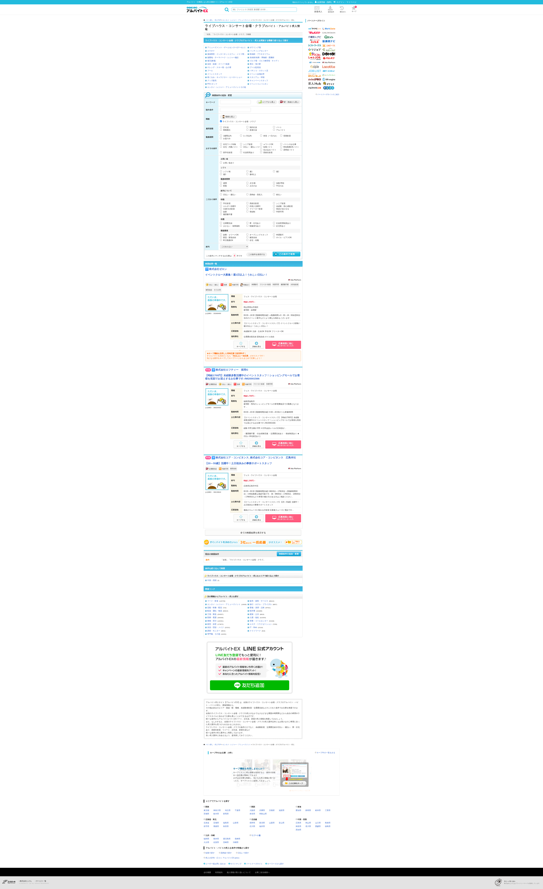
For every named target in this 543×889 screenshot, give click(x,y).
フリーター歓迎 (255, 209)
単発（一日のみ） (270, 136)
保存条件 (331, 12)
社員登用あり (248, 152)
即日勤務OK (228, 240)
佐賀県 (216, 842)
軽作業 (252, 611)
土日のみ (253, 186)
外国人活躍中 (255, 206)
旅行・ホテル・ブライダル (261, 604)
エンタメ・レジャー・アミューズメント (237, 20)
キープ (354, 9)
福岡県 (206, 839)
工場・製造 (211, 614)
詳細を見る (256, 347)
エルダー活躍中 (229, 206)
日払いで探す (243, 853)
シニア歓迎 (247, 144)
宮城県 (216, 823)
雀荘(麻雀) (211, 61)
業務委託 (226, 130)
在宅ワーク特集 (229, 144)
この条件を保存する (256, 254)
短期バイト (267, 147)
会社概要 (207, 872)
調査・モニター (213, 631)
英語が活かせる (282, 209)
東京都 (206, 810)
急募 (225, 212)
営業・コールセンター (259, 621)
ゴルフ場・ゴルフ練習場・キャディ (264, 61)
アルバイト (280, 130)
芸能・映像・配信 (214, 608)
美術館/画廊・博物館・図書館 (262, 57)
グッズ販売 (211, 80)
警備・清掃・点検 (257, 608)
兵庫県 (262, 810)
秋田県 (226, 826)
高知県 (298, 830)
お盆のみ (226, 138)
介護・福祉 (254, 617)
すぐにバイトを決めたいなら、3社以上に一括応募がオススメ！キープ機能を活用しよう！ (253, 542)
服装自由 (253, 237)
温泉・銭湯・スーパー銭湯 (218, 64)
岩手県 (206, 826)
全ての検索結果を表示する (253, 533)
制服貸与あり (255, 226)
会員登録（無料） (325, 2)
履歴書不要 (227, 214)
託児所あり (280, 226)
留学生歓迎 (227, 152)
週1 (250, 172)
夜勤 (225, 186)
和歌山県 (263, 814)
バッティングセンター (259, 51)
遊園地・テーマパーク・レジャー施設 (223, 57)
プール (210, 71)
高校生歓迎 (267, 152)
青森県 (216, 826)
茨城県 (206, 814)
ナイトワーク (255, 631)
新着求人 (318, 11)
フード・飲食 (212, 601)
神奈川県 (217, 810)
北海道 (206, 823)
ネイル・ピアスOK (284, 237)
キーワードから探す (275, 864)
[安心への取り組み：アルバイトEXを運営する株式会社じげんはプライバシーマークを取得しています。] (499, 882)
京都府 (272, 810)
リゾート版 (256, 835)
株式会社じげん (26, 881)
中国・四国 (211, 580)
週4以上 (252, 174)
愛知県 (298, 810)
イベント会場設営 (257, 74)
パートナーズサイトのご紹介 (328, 94)
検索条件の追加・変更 (289, 554)
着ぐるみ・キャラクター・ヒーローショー (224, 77)
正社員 (226, 127)
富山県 (281, 823)
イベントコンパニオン (259, 84)
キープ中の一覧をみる (326, 753)
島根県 (327, 823)
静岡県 (308, 810)
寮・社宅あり (255, 223)
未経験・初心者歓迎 (284, 206)
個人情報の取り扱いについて (239, 872)
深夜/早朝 (280, 183)
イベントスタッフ (214, 74)
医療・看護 (211, 617)
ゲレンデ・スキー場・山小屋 (219, 67)
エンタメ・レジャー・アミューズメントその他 (226, 87)
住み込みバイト (269, 150)
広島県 (298, 823)
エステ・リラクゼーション (261, 624)
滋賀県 (281, 810)
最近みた (343, 12)
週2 (277, 172)
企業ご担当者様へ (262, 872)
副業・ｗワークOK (231, 235)
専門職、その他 (213, 634)
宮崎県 (226, 842)
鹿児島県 (226, 839)
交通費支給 (227, 223)
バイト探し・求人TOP (213, 20)
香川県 (308, 826)
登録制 (252, 212)
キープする (241, 347)
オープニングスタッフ (258, 235)
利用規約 (219, 872)
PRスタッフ (212, 84)
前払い (279, 195)
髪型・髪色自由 (229, 237)
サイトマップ (235, 864)
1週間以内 (227, 136)
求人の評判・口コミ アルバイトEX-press (222, 858)
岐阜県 (318, 810)
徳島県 (327, 826)
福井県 (262, 826)
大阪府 (252, 810)
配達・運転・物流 (214, 611)
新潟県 (262, 823)
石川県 (252, 826)
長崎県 (237, 839)
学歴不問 (280, 212)
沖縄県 (235, 842)
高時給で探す (226, 853)
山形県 (235, 823)
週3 (224, 174)
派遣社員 (253, 130)
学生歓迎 (226, 203)
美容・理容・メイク (215, 627)
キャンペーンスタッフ (259, 80)
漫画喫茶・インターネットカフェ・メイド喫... (226, 54)
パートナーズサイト (254, 864)
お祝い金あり (228, 163)
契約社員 (253, 127)
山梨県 (272, 823)
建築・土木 (254, 614)
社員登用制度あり (283, 223)
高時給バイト (288, 150)
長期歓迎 (287, 136)
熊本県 (216, 839)
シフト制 (226, 172)
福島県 (226, 823)
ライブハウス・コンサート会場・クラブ (239, 121)
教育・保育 (211, 624)
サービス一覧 (41, 881)
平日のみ (280, 186)
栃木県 (216, 814)
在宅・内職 (254, 240)
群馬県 (226, 814)
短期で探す (210, 853)
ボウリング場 (255, 47)
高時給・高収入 (255, 195)
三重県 (327, 810)
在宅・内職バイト (230, 147)
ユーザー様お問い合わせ (215, 864)
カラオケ (211, 51)
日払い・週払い (229, 195)
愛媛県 (318, 826)
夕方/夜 (252, 183)
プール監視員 (255, 67)
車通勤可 (280, 235)
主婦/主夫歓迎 (229, 209)
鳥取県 (298, 826)
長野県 (252, 823)
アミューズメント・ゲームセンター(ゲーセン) (226, 47)
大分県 (206, 842)
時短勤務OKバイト (291, 147)
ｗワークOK (268, 144)
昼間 (225, 183)
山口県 (318, 823)
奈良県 (252, 814)
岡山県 (308, 823)
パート (279, 127)
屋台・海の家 (255, 64)
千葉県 (237, 810)
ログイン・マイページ (346, 2)
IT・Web (253, 627)
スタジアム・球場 (257, 77)
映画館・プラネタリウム (260, 54)
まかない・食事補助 (231, 226)
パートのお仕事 (289, 144)
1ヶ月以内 (247, 136)
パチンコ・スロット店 (259, 71)
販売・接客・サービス (259, 601)
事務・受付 (211, 621)
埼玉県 (227, 810)
